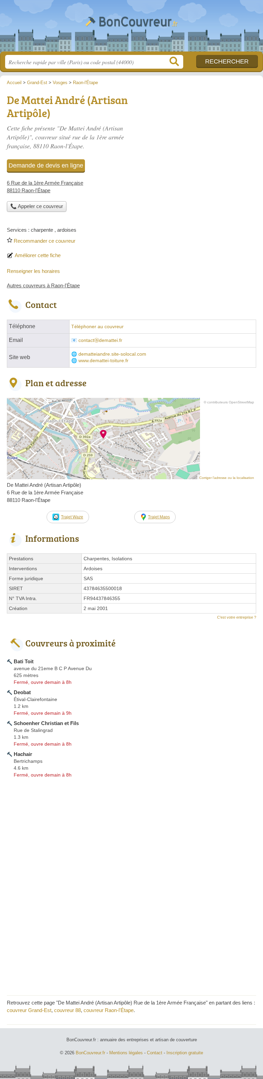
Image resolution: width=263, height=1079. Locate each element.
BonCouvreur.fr (131, 28)
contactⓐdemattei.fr (100, 340)
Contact (154, 1052)
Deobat (22, 692)
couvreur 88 (67, 1010)
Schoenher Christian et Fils (46, 723)
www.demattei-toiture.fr (103, 360)
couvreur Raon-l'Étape (109, 1010)
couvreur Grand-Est (29, 1010)
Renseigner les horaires (33, 271)
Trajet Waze (72, 517)
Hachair (23, 754)
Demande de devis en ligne (46, 165)
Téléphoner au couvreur (97, 326)
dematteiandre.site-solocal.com (112, 354)
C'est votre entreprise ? (236, 617)
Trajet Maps (159, 517)
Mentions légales (126, 1052)
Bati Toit (24, 661)
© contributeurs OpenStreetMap (229, 402)
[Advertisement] (131, 940)
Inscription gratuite (184, 1052)
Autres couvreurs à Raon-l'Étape (43, 285)
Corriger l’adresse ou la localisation (226, 478)
